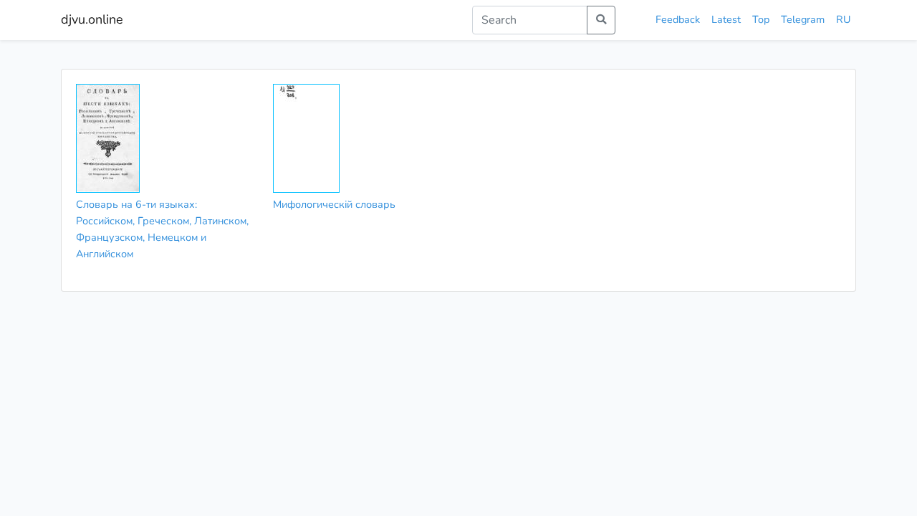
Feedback (678, 19)
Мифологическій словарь (334, 204)
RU (843, 19)
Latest (726, 19)
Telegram (803, 19)
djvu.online (92, 19)
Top (760, 19)
